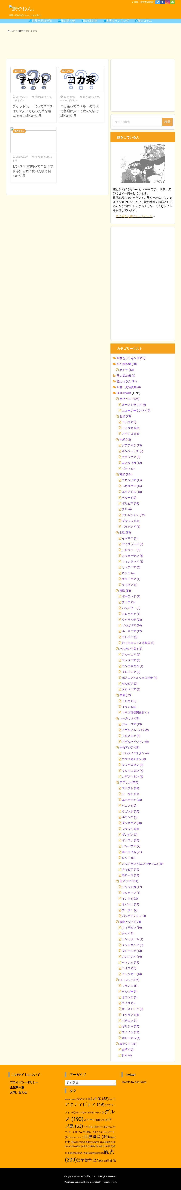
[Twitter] (157, 2)
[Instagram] (167, 2)
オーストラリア (134, 404)
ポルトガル (131, 1038)
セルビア (130, 683)
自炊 (74, 1153)
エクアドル (132, 492)
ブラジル (130, 521)
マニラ (83, 1131)
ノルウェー (131, 550)
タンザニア (132, 823)
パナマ (128, 468)
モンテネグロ (132, 666)
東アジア (128, 1043)
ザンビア (130, 834)
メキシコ (130, 433)
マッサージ (71, 1132)
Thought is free (108, 1182)
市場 (73, 1146)
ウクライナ (132, 619)
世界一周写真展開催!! (144, 2)
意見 (87, 1146)
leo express (71, 1099)
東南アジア (130, 921)
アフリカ (128, 782)
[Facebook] (162, 2)
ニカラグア (131, 457)
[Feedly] (172, 2)
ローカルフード (76, 1137)
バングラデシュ (134, 916)
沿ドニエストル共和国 (138, 643)
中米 (125, 439)
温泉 (109, 1146)
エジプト (130, 788)
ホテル (110, 1127)
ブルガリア (132, 625)
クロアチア (131, 672)
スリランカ (132, 887)
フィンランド (132, 561)
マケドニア (131, 660)
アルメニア (131, 736)
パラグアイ (131, 526)
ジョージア (132, 724)
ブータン (130, 910)
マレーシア (132, 950)
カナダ (129, 422)
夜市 (92, 1142)
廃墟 (80, 1146)
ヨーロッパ (129, 980)
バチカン (130, 1020)
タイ (127, 933)
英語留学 (98, 1153)
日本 (127, 1055)
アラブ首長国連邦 (135, 712)
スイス (128, 1003)
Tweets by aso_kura (133, 1082)
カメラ (126, 369)
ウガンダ (130, 811)
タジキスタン (132, 765)
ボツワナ (130, 840)
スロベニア (131, 689)
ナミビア (130, 869)
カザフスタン (132, 776)
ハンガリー (131, 608)
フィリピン (132, 927)
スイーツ (91, 1120)
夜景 (99, 1142)
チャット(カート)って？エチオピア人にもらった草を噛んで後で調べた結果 (33, 111)
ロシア (128, 573)
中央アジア (129, 747)
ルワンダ (130, 817)
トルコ (129, 701)
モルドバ (130, 637)
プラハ (101, 1127)
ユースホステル (97, 1132)
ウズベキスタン (134, 759)
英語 (89, 1153)
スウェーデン (132, 555)
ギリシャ (130, 1026)
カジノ (79, 1112)
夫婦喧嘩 (108, 1142)
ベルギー (130, 991)
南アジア (128, 881)
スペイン (130, 1032)
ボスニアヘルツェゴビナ (139, 677)
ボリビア (73, 100)
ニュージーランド (136, 410)
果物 (94, 1146)
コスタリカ (132, 462)
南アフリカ (132, 852)
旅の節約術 (126, 375)
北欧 (125, 532)
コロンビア (132, 480)
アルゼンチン (133, 515)
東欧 (125, 590)
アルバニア (131, 654)
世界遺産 (96, 1136)
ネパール (130, 904)
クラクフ (98, 1112)
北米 (125, 416)
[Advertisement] (90, 46)
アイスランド (132, 544)
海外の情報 (124, 393)
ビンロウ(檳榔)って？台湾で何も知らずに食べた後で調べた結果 (33, 171)
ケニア (129, 805)
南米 (126, 474)
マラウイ (130, 828)
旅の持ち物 (127, 364)
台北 (69, 1142)
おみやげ (84, 1099)
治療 (101, 1146)
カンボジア (132, 956)
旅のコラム (19, 71)
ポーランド (131, 596)
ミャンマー (132, 974)
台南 (77, 1142)
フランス (130, 985)
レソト (128, 858)
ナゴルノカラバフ (135, 730)
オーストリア (132, 1009)
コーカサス (129, 718)
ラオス (129, 968)
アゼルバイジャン (135, 741)
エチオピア (18, 100)
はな (111, 1099)
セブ (103, 1120)
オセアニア (129, 399)
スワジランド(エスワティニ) (143, 863)
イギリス (130, 538)
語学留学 (88, 1160)
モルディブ (131, 892)
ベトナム (130, 962)
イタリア (130, 1014)
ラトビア (130, 584)
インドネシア (132, 945)
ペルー (63, 100)
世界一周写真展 (129, 387)
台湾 (37, 156)
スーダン (130, 794)
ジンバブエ (131, 846)
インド (130, 898)
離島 (103, 1161)
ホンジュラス (132, 451)
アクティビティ (84, 1104)
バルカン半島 (130, 648)
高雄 (111, 1160)
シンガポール (132, 939)
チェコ (128, 602)
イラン (129, 706)
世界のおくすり (43, 96)
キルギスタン (132, 770)
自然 (82, 1153)
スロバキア (131, 614)
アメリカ (130, 428)
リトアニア (131, 567)
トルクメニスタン (135, 753)
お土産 (99, 1099)
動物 (112, 1137)
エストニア (131, 579)
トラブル (90, 1126)
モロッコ (130, 875)
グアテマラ (132, 445)
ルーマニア (132, 631)
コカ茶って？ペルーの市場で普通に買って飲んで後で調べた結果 (79, 111)
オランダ (130, 997)
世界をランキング (131, 358)
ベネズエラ (132, 486)
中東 (125, 695)
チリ (127, 509)
